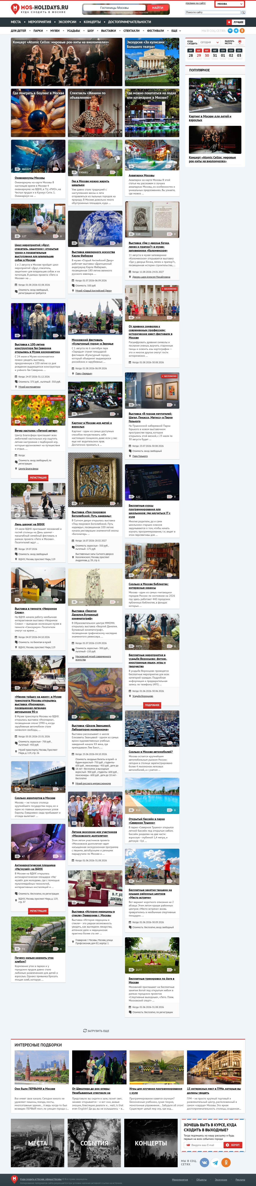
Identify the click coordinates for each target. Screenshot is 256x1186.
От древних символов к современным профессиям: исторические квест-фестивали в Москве (150, 331)
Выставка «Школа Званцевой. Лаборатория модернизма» (91, 727)
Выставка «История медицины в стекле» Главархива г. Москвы (93, 913)
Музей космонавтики (29, 386)
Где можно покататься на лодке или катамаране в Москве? (151, 95)
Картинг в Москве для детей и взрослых (210, 118)
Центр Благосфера (28, 468)
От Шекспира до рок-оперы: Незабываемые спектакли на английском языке (91, 1091)
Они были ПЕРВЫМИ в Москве (35, 1088)
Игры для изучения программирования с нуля (155, 1091)
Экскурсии (67, 22)
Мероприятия (39, 22)
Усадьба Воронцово (142, 696)
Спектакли (132, 30)
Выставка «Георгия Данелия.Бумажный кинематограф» (85, 614)
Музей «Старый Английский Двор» (94, 290)
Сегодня (206, 42)
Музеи (55, 30)
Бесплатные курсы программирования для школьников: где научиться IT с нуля (149, 511)
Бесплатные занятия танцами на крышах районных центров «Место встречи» (150, 893)
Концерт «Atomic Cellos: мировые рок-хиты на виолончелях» (61, 42)
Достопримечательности (129, 22)
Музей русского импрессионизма (93, 783)
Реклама (240, 1179)
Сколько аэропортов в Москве (35, 798)
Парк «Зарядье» (84, 373)
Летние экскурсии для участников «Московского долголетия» (94, 833)
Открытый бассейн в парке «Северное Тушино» (147, 820)
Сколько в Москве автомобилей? (151, 751)
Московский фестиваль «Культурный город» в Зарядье (92, 341)
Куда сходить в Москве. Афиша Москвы (41, 1179)
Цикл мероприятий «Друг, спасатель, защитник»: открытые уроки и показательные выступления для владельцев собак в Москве (36, 252)
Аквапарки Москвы (141, 175)
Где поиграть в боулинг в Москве (38, 93)
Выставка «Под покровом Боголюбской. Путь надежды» (92, 514)
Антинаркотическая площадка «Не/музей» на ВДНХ (35, 867)
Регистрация (38, 477)
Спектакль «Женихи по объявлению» (88, 95)
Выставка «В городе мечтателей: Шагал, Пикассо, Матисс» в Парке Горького (151, 417)
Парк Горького (140, 456)
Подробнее (152, 705)
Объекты (201, 1179)
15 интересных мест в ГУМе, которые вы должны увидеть (214, 1091)
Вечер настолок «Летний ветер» (36, 430)
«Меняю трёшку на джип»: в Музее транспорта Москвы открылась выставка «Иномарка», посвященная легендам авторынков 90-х (38, 704)
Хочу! (235, 1145)
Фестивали (155, 30)
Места (16, 22)
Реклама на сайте (196, 3)
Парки (38, 30)
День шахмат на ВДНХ (30, 524)
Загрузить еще (98, 1031)
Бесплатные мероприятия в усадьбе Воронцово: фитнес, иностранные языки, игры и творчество (148, 660)
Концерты (92, 22)
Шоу (91, 30)
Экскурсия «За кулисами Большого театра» (145, 44)
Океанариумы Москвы (30, 178)
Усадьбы (73, 30)
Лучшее (238, 22)
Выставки (108, 30)
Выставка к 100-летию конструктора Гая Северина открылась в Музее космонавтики (37, 348)
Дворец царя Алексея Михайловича (151, 277)
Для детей (18, 30)
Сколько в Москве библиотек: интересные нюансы (148, 586)
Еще (174, 30)
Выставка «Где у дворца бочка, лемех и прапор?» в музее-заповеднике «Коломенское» (149, 246)
